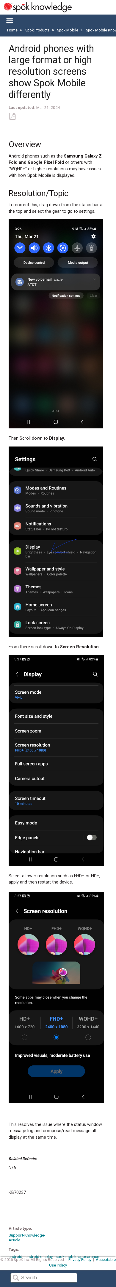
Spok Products (38, 30)
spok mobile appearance (77, 1256)
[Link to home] (36, 7)
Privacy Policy (79, 1259)
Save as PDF (12, 116)
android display (39, 1256)
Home (12, 30)
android (15, 1256)
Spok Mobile (68, 30)
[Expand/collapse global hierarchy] (9, 21)
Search (15, 1278)
